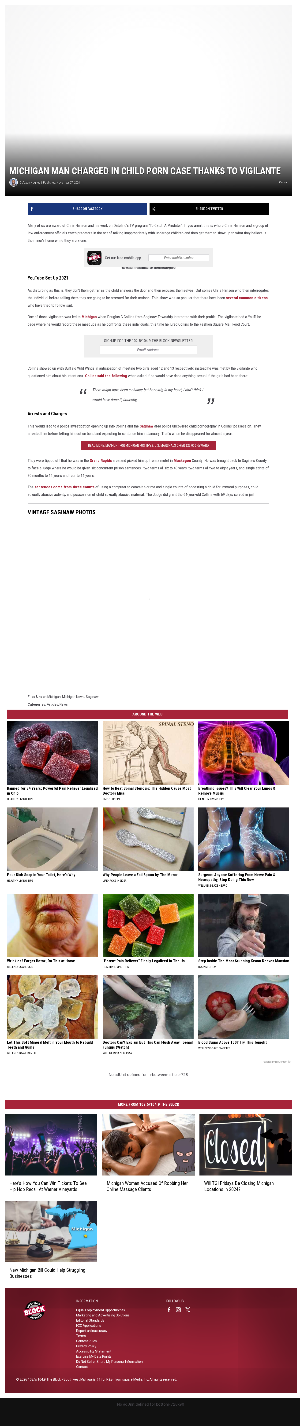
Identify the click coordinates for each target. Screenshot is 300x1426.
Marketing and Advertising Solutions (103, 1315)
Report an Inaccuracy (91, 1331)
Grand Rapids (101, 460)
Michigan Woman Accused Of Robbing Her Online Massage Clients (147, 1186)
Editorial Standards (90, 1320)
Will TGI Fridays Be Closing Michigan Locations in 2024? (239, 1186)
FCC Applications (88, 1325)
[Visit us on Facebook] (171, 1309)
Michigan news (73, 697)
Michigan (89, 316)
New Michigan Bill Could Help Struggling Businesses (47, 1273)
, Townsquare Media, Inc (130, 1379)
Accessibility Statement (93, 1351)
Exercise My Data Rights (94, 1356)
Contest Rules (86, 1341)
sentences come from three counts (64, 487)
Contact (82, 1367)
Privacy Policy (86, 1346)
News (64, 704)
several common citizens (247, 297)
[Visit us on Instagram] (180, 1309)
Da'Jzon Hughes (30, 182)
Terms (81, 1336)
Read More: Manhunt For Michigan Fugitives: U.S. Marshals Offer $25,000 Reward (148, 445)
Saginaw (146, 426)
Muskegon (182, 460)
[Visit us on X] (189, 1309)
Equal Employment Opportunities (100, 1310)
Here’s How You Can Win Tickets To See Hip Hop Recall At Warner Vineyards (48, 1186)
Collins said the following (106, 375)
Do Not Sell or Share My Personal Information (109, 1361)
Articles (52, 704)
